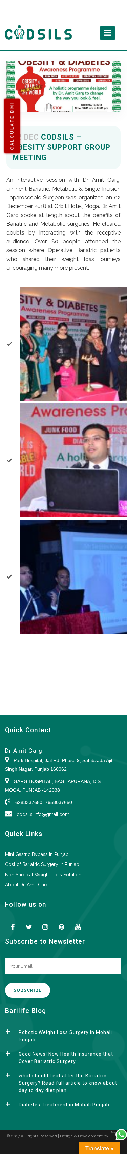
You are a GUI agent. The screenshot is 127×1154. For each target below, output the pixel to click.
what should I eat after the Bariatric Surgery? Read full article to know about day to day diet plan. (68, 1083)
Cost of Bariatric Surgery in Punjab (42, 864)
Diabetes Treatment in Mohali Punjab (64, 1104)
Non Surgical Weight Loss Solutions (44, 874)
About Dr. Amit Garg (27, 884)
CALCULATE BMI (12, 126)
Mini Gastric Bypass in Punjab (37, 854)
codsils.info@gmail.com (43, 814)
